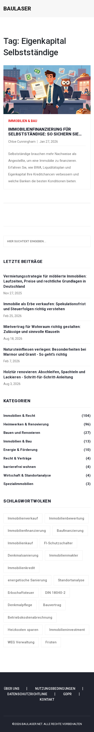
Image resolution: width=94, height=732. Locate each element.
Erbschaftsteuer (21, 593)
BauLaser (17, 8)
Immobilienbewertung (66, 518)
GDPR (67, 694)
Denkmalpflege (20, 605)
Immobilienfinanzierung (27, 531)
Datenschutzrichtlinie (27, 694)
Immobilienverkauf (23, 518)
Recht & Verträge (47, 458)
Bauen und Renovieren (47, 433)
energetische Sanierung (27, 580)
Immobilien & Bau (22, 121)
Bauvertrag (52, 605)
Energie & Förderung (47, 450)
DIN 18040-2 (55, 593)
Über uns (11, 688)
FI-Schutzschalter (58, 543)
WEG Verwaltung (21, 642)
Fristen (51, 642)
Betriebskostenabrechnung (30, 617)
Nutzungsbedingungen (55, 688)
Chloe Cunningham (22, 141)
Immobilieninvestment (67, 630)
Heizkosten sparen (23, 630)
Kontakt (47, 699)
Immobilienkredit (21, 568)
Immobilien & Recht (47, 416)
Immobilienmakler (63, 555)
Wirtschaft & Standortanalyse (47, 475)
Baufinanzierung (70, 531)
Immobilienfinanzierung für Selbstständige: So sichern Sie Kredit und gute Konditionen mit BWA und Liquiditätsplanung (44, 132)
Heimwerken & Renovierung (47, 424)
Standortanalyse (71, 580)
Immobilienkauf (20, 543)
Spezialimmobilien (47, 484)
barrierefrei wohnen (47, 467)
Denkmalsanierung (23, 555)
